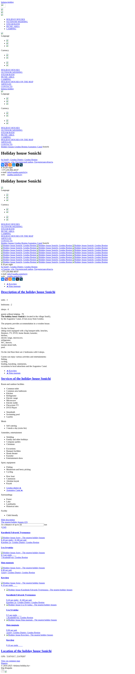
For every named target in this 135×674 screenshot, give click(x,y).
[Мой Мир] (13, 164)
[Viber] (6, 164)
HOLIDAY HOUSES (15, 19)
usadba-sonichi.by (14, 175)
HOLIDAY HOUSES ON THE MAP (17, 82)
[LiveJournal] (21, 164)
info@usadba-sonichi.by (17, 172)
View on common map (10, 661)
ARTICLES (6, 84)
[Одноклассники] (10, 164)
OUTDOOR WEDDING (17, 22)
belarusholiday (7, 2)
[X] (17, 164)
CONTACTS (6, 86)
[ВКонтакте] (2, 164)
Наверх (4, 663)
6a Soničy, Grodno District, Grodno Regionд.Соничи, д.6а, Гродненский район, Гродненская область (27, 161)
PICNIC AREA (13, 26)
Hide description (8, 520)
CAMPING (11, 29)
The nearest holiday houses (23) (14, 522)
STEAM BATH (13, 24)
